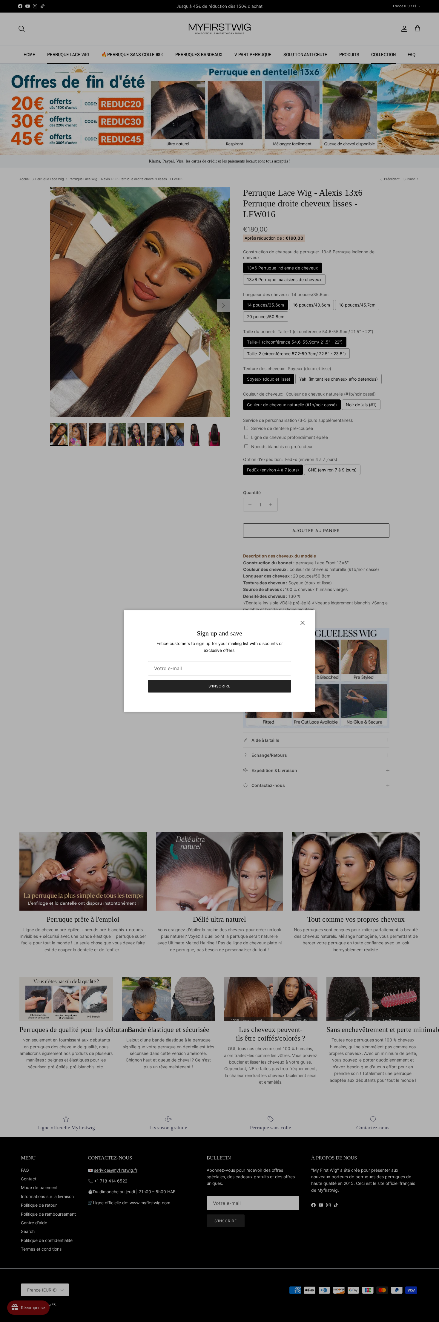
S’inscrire (219, 686)
